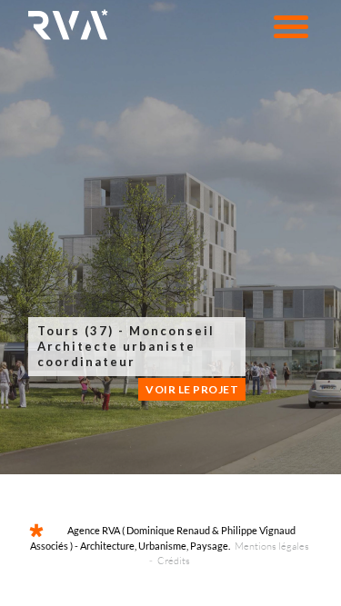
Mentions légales (272, 546)
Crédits (173, 560)
